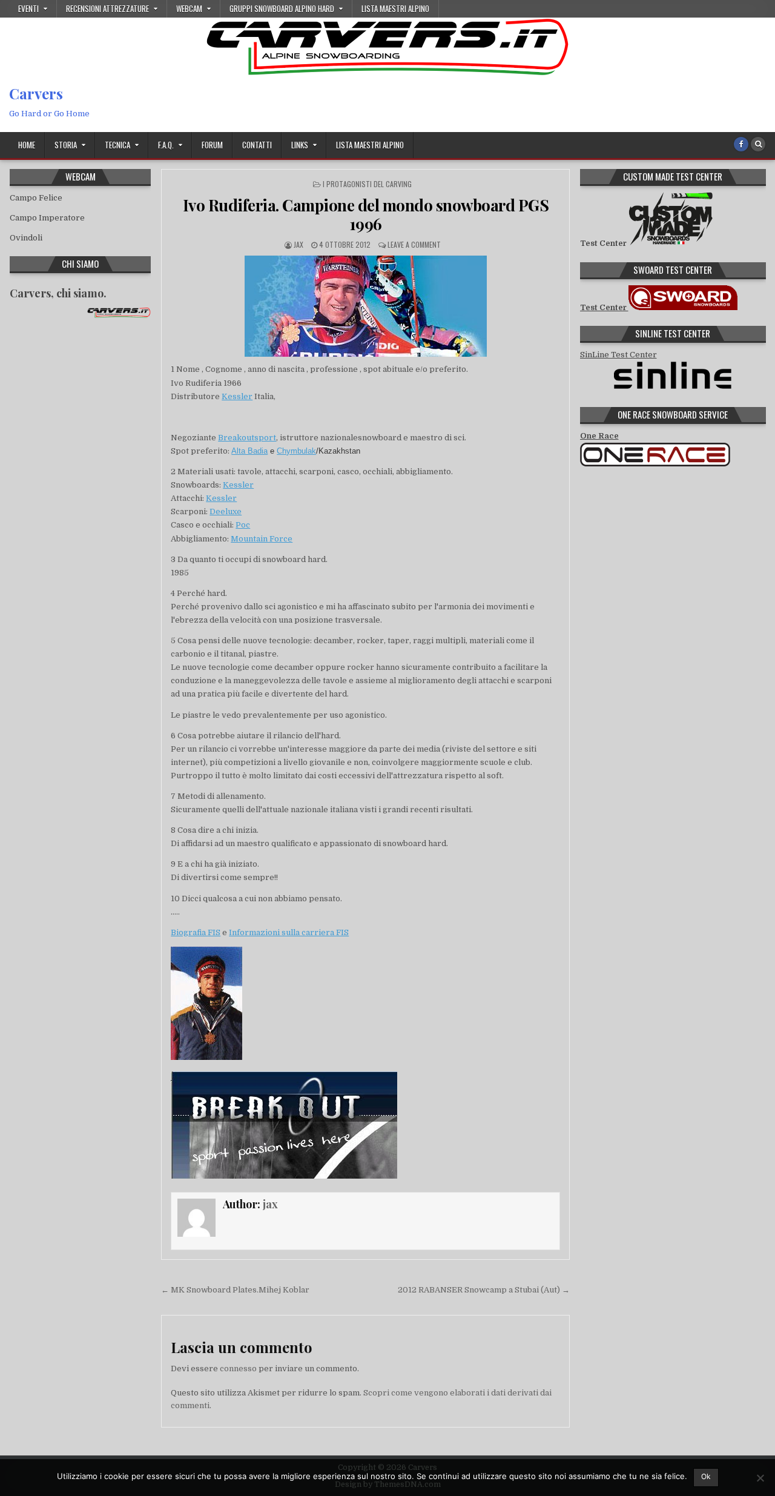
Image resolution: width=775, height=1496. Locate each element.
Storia (65, 145)
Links (299, 145)
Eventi (28, 8)
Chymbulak (296, 450)
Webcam (189, 8)
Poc (243, 524)
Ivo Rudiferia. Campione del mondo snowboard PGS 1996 (366, 214)
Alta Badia (249, 450)
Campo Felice (36, 197)
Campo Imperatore (47, 217)
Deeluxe (225, 511)
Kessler (237, 396)
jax (298, 244)
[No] (760, 1478)
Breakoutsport (247, 437)
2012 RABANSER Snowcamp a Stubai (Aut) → (484, 1289)
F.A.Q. (166, 145)
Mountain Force (261, 538)
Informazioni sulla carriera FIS (289, 932)
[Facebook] (741, 144)
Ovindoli (26, 237)
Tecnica (117, 145)
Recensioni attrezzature (107, 8)
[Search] (758, 144)
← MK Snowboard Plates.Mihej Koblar (235, 1289)
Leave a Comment (414, 244)
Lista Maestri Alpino (395, 8)
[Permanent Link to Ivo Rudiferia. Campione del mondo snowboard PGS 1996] (365, 306)
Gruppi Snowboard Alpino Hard (281, 8)
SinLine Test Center (618, 354)
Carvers (36, 93)
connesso (238, 1368)
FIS (214, 932)
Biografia (189, 932)
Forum (212, 145)
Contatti (257, 145)
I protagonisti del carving (367, 184)
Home (26, 145)
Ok (706, 1476)
